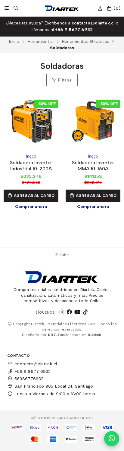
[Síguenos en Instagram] (61, 312)
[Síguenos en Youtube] (77, 312)
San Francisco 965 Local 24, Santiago (53, 386)
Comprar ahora (31, 206)
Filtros (64, 80)
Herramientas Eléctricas (85, 41)
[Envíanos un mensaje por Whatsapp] (111, 438)
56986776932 (28, 378)
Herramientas (40, 41)
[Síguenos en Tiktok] (85, 312)
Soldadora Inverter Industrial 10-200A (31, 165)
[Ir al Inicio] (62, 8)
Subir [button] (64, 255)
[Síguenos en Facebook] (69, 312)
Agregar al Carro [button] (33, 196)
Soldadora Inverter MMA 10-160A (93, 165)
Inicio (14, 41)
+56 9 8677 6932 (32, 371)
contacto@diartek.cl (35, 363)
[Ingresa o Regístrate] (100, 8)
